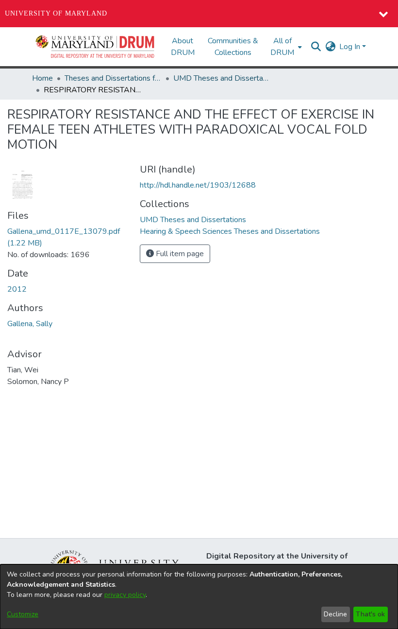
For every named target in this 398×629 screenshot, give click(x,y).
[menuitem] (285, 46)
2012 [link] (17, 289)
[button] (96, 47)
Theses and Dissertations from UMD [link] (113, 78)
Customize (22, 614)
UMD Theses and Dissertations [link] (221, 78)
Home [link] (42, 78)
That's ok (370, 614)
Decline (335, 614)
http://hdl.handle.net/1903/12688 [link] (198, 185)
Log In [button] (350, 46)
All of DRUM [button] (282, 46)
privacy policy (125, 594)
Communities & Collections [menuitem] (233, 46)
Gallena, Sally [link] (29, 323)
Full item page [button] (179, 253)
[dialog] (199, 596)
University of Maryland (56, 13)
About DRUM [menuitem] (183, 46)
